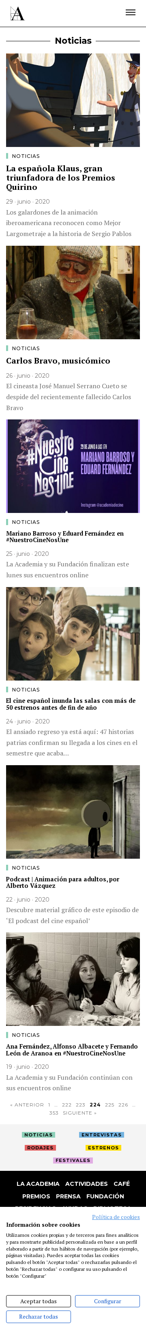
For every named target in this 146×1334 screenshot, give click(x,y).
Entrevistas (102, 1135)
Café (122, 1183)
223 (81, 1105)
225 (109, 1105)
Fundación (105, 1196)
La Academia (38, 1183)
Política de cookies (116, 1217)
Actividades (86, 1183)
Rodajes (40, 1148)
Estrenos (103, 1148)
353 (54, 1113)
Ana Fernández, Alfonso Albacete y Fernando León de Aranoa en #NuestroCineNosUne (72, 1050)
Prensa (68, 1196)
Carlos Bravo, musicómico (58, 360)
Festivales (73, 1160)
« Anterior (27, 1105)
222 (67, 1105)
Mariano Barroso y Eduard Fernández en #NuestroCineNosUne (65, 537)
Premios (36, 1196)
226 (123, 1105)
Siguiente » (80, 1113)
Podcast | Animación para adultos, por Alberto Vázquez (62, 882)
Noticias (26, 156)
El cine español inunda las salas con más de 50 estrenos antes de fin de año (70, 704)
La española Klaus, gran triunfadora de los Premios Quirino (60, 177)
